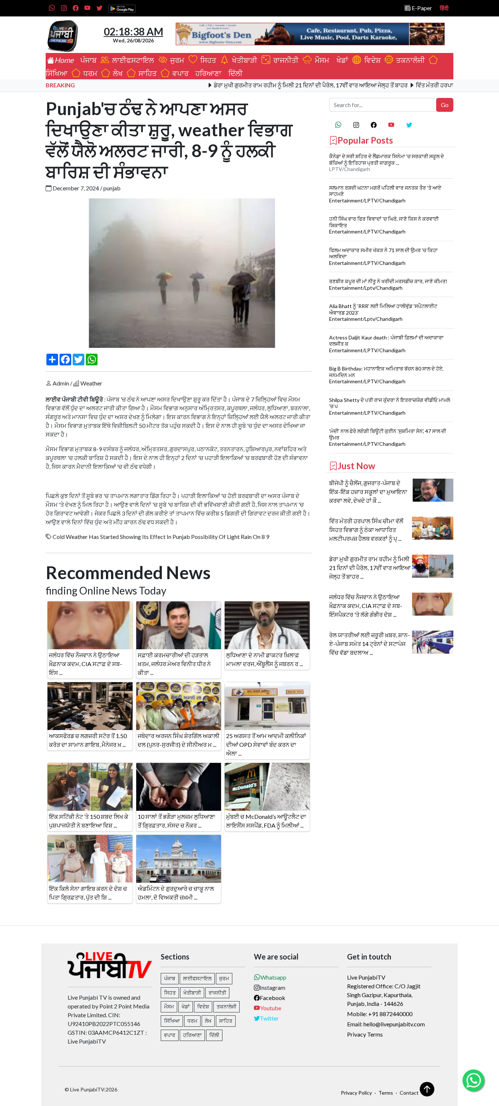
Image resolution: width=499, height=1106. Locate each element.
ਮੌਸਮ (321, 60)
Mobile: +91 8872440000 (379, 1013)
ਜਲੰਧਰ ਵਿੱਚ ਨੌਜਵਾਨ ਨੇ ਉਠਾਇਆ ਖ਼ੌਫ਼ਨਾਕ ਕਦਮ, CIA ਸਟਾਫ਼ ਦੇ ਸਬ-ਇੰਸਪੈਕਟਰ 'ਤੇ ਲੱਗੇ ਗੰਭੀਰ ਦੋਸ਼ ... (365, 605)
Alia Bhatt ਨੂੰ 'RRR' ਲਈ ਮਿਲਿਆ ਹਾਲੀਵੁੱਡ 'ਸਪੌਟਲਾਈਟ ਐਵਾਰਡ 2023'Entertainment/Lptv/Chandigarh (383, 312)
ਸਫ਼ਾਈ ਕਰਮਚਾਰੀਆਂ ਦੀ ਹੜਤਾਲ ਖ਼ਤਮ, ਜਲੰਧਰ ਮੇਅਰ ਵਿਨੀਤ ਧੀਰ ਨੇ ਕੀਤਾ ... (174, 663)
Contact (409, 1093)
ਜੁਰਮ (176, 60)
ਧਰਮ (88, 73)
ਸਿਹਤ (206, 60)
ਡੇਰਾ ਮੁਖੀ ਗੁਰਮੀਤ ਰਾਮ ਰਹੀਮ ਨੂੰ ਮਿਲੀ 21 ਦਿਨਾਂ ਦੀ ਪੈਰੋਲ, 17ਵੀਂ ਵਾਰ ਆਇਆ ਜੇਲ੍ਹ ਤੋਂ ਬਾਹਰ (284, 84)
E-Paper (421, 7)
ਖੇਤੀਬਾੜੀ (244, 60)
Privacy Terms (365, 1034)
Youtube (270, 1007)
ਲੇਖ (116, 73)
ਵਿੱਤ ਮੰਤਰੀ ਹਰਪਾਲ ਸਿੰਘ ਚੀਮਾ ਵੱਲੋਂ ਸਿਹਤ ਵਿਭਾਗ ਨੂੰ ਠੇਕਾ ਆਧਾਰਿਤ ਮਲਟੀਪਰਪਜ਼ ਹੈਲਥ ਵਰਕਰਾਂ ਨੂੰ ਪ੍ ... (366, 529)
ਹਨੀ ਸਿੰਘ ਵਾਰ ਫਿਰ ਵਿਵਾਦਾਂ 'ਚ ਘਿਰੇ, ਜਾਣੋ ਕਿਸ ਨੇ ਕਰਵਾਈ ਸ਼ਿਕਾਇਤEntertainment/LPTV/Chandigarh (384, 225)
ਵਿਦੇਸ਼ (371, 60)
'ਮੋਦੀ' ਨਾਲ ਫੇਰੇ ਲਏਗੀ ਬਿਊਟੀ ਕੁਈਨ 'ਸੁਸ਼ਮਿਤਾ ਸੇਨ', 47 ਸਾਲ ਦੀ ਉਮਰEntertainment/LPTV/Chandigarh (387, 437)
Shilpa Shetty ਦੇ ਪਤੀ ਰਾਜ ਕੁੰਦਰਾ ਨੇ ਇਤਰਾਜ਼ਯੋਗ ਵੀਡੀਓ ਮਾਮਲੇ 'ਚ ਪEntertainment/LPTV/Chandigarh (389, 406)
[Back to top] (427, 1089)
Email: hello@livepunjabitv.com (386, 1024)
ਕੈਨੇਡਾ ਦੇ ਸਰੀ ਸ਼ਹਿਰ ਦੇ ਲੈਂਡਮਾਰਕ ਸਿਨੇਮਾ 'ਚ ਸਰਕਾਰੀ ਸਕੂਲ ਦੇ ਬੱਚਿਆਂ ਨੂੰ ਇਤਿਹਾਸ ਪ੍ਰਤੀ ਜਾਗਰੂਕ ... (386, 159)
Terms (385, 1093)
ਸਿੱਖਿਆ (172, 1021)
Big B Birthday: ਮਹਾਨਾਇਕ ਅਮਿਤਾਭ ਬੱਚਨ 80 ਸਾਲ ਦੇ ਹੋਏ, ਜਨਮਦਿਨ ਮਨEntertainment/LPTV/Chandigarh (386, 374)
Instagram (272, 987)
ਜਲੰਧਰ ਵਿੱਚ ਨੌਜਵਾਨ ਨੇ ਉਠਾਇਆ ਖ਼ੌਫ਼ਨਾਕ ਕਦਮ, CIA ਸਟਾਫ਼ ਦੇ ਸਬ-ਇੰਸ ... (85, 663)
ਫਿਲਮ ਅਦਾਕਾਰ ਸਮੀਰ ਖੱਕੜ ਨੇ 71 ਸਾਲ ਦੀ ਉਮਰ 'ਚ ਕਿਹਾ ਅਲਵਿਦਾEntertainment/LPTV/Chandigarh (383, 256)
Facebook (272, 997)
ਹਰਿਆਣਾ (207, 73)
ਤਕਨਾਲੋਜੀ (409, 60)
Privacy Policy (356, 1093)
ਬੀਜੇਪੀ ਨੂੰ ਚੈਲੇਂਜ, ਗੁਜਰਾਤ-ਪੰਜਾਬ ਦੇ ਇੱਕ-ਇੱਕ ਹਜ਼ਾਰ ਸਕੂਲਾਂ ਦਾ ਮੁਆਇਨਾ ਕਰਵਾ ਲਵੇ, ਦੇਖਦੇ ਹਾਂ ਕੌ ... (368, 491)
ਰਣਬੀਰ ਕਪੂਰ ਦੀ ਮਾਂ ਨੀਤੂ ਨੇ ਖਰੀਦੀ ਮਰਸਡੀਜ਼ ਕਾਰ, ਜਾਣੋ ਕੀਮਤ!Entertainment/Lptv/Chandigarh (388, 284)
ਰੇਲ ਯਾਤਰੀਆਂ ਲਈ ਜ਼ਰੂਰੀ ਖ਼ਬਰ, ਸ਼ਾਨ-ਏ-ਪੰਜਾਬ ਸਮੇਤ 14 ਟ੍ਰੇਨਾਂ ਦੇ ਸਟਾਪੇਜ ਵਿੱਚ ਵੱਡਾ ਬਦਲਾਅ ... (369, 643)
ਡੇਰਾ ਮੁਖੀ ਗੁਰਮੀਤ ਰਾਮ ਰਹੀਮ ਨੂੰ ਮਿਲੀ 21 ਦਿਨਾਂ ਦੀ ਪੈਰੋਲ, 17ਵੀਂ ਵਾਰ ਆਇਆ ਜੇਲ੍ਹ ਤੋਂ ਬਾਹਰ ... (370, 567)
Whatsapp (273, 977)
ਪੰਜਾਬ (86, 60)
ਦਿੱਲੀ (234, 73)
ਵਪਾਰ (178, 73)
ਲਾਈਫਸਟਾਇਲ (132, 60)
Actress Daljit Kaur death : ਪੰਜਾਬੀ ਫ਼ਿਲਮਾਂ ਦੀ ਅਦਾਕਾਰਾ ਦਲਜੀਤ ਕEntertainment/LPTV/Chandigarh (386, 343)
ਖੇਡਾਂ (341, 60)
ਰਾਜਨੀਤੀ (285, 60)
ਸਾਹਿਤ (146, 73)
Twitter (269, 1018)
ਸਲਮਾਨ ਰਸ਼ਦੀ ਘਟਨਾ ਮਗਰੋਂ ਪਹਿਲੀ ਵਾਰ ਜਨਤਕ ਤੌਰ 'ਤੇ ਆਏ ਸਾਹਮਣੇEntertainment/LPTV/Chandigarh (385, 194)
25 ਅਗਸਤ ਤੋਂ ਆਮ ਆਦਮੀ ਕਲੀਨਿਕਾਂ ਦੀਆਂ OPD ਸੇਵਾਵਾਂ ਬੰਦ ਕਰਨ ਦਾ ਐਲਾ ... (266, 744)
